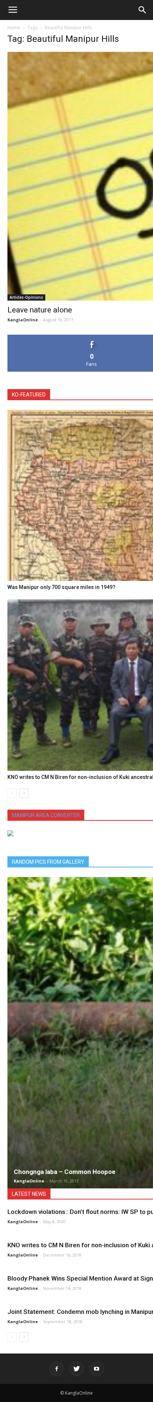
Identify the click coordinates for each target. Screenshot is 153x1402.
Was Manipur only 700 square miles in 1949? (61, 587)
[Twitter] (76, 1368)
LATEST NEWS (29, 1194)
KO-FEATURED (29, 395)
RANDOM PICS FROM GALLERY (48, 862)
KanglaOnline (22, 319)
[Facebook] (56, 1368)
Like (92, 337)
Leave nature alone (39, 309)
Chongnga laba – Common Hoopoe (64, 1171)
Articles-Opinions (26, 297)
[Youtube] (96, 1368)
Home (13, 27)
